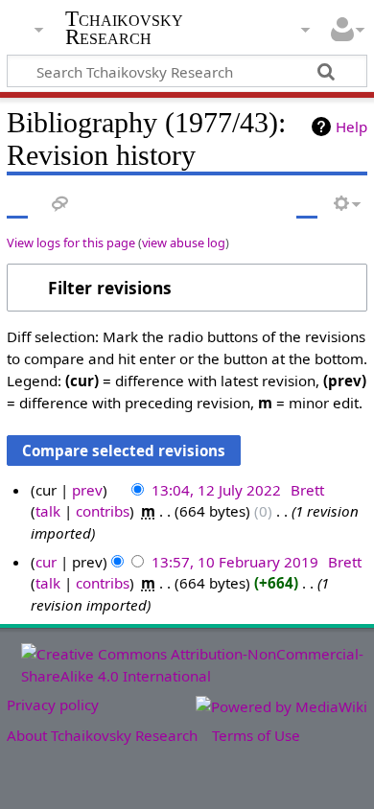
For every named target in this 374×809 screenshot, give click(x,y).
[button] (187, 287)
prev (87, 489)
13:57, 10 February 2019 (235, 561)
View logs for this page (71, 242)
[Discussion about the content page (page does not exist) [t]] (60, 205)
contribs (102, 510)
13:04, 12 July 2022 (216, 489)
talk (47, 510)
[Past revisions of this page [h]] (306, 205)
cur (46, 561)
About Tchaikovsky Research (102, 735)
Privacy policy (53, 704)
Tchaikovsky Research (124, 28)
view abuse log (183, 242)
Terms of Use (256, 735)
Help (351, 126)
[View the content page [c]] (17, 205)
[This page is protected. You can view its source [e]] (271, 205)
